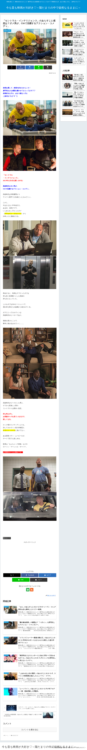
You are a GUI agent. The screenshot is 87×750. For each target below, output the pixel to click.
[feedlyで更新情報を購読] (27, 589)
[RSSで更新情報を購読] (31, 589)
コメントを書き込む (29, 730)
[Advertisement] (29, 79)
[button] (47, 67)
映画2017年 (7, 538)
